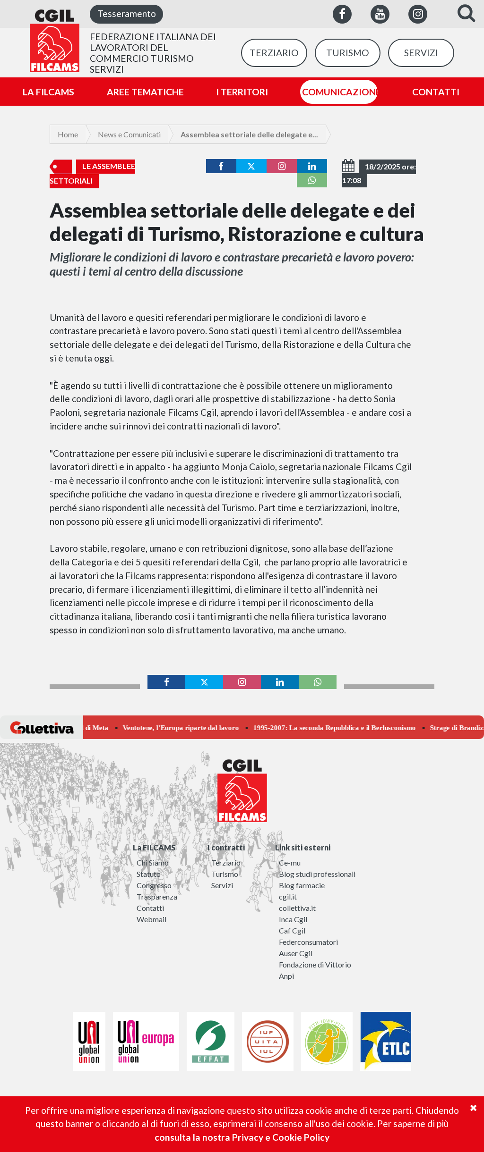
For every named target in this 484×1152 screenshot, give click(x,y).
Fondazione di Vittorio (315, 964)
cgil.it (288, 896)
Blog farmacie (302, 885)
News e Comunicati (129, 134)
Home (68, 134)
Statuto (149, 873)
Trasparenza (157, 896)
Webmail (151, 919)
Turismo (224, 873)
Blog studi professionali (317, 873)
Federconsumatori (308, 941)
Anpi (286, 975)
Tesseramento (126, 13)
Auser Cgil (295, 953)
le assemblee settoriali (92, 173)
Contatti (150, 907)
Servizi (222, 885)
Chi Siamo (153, 862)
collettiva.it (297, 907)
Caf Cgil (292, 930)
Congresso (154, 885)
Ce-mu (290, 862)
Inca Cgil (293, 919)
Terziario (226, 862)
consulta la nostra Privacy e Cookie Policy (242, 1137)
